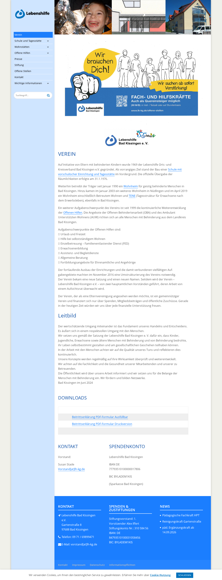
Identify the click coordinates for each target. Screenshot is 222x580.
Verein (18, 34)
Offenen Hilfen (72, 212)
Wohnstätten (22, 46)
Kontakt (19, 77)
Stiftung (19, 65)
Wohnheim (130, 186)
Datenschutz (97, 564)
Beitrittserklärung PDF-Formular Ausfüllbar (100, 417)
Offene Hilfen (22, 53)
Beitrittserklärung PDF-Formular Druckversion (102, 424)
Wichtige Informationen (28, 83)
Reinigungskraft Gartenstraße (181, 521)
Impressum (78, 564)
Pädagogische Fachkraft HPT (180, 515)
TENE (132, 196)
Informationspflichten (122, 564)
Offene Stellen (23, 71)
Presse (18, 59)
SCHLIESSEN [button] (184, 575)
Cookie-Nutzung (160, 575)
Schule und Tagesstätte (28, 40)
